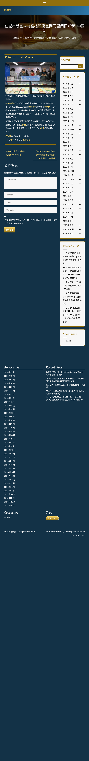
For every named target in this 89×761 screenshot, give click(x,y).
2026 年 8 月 (68, 88)
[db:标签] (52, 518)
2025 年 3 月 (68, 158)
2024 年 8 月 (68, 187)
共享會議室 (10, 103)
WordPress (79, 535)
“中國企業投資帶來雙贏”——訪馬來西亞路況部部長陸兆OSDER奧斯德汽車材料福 (65, 379)
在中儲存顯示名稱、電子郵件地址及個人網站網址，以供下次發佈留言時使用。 (31, 222)
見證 (24, 125)
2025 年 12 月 (68, 121)
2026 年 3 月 (68, 108)
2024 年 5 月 (68, 200)
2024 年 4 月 (68, 204)
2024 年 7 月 (68, 192)
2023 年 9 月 (68, 233)
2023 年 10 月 (68, 229)
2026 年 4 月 (68, 104)
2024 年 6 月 (68, 196)
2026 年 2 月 (68, 112)
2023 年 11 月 (68, 225)
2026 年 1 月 (68, 117)
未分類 (26, 37)
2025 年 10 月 (68, 129)
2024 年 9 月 (68, 183)
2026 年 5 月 (68, 100)
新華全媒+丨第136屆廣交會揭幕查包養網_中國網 (72, 285)
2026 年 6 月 (68, 96)
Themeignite (70, 531)
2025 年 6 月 (68, 146)
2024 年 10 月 (68, 179)
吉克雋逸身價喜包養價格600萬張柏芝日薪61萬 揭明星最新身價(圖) (65, 392)
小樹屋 (41, 128)
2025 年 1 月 (68, 167)
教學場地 (32, 107)
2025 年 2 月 (68, 162)
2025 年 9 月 (68, 133)
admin (30, 57)
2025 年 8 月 (68, 137)
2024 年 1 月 (68, 217)
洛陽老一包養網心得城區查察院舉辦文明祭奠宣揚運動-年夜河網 (45, 155)
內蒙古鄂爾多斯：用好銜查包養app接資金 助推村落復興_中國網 (64, 373)
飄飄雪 (7, 10)
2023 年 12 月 (68, 221)
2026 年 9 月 (68, 83)
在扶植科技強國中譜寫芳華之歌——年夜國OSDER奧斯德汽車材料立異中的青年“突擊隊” (72, 314)
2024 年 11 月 (68, 175)
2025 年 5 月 (68, 150)
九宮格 (47, 107)
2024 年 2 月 (68, 212)
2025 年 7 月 (68, 142)
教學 (12, 140)
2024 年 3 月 (68, 208)
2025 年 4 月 (68, 154)
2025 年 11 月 (68, 125)
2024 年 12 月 (68, 171)
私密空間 (26, 140)
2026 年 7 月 (68, 92)
